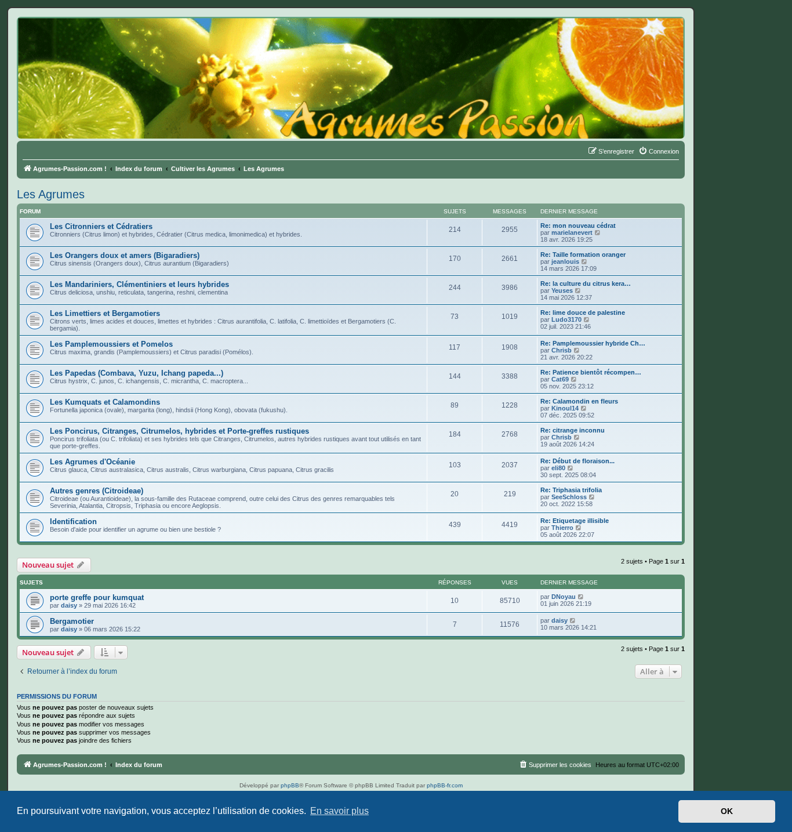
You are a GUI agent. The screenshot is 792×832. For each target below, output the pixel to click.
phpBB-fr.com (445, 785)
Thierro (562, 527)
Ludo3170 (566, 319)
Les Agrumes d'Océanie (92, 461)
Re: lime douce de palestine (582, 312)
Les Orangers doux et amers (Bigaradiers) (124, 255)
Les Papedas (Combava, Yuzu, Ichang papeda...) (136, 373)
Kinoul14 (565, 408)
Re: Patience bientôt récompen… (590, 372)
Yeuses (562, 290)
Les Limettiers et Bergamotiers (105, 313)
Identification (73, 521)
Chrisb (561, 350)
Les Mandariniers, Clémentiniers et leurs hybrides (139, 284)
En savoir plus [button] (339, 811)
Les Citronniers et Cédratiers (101, 226)
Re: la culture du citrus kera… (585, 283)
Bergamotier (72, 621)
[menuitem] (658, 151)
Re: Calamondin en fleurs (579, 401)
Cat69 (560, 379)
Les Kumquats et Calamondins (105, 402)
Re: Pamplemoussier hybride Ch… (592, 343)
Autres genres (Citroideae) (96, 490)
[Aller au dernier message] (581, 596)
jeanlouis (565, 261)
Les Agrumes (51, 194)
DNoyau (563, 596)
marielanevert (572, 232)
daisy (69, 605)
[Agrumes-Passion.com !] (69, 38)
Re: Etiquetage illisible (574, 520)
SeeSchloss (569, 496)
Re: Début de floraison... (577, 460)
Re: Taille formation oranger (583, 254)
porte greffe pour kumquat (97, 597)
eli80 (558, 467)
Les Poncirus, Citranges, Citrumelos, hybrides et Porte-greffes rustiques (179, 431)
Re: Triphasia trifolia (571, 489)
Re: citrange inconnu (572, 430)
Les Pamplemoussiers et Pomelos (111, 344)
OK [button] (727, 811)
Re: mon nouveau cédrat (578, 225)
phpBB (290, 785)
